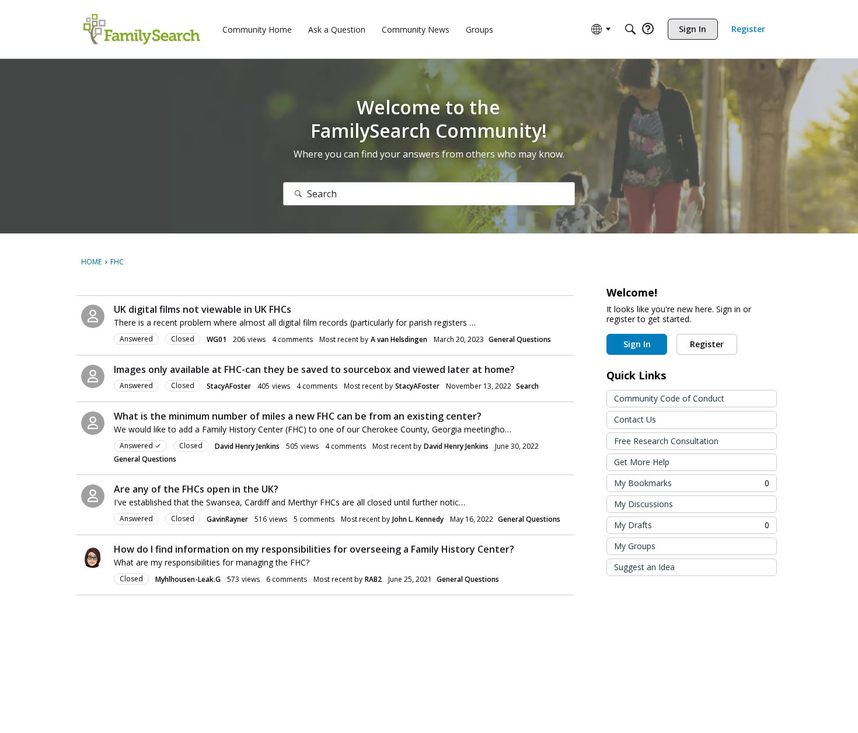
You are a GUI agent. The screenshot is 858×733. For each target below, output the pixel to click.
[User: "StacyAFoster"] (92, 376)
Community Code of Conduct (669, 398)
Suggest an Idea (644, 567)
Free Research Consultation (666, 440)
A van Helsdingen (399, 339)
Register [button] (707, 344)
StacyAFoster (229, 386)
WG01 (216, 339)
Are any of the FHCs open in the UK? (196, 489)
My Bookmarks (691, 482)
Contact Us (635, 419)
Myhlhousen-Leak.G (188, 579)
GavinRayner (227, 519)
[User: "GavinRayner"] (92, 496)
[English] (141, 29)
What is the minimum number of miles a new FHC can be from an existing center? (298, 416)
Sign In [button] (637, 344)
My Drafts (691, 524)
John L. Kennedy (418, 519)
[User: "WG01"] (92, 316)
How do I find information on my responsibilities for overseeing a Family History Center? (314, 549)
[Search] (630, 29)
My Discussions (643, 503)
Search (527, 386)
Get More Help (641, 461)
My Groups (634, 546)
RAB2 (373, 579)
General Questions (520, 339)
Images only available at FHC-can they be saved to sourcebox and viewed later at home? (314, 369)
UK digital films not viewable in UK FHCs (202, 309)
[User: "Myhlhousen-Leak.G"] (92, 556)
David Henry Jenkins (247, 446)
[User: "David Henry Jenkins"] (92, 423)
